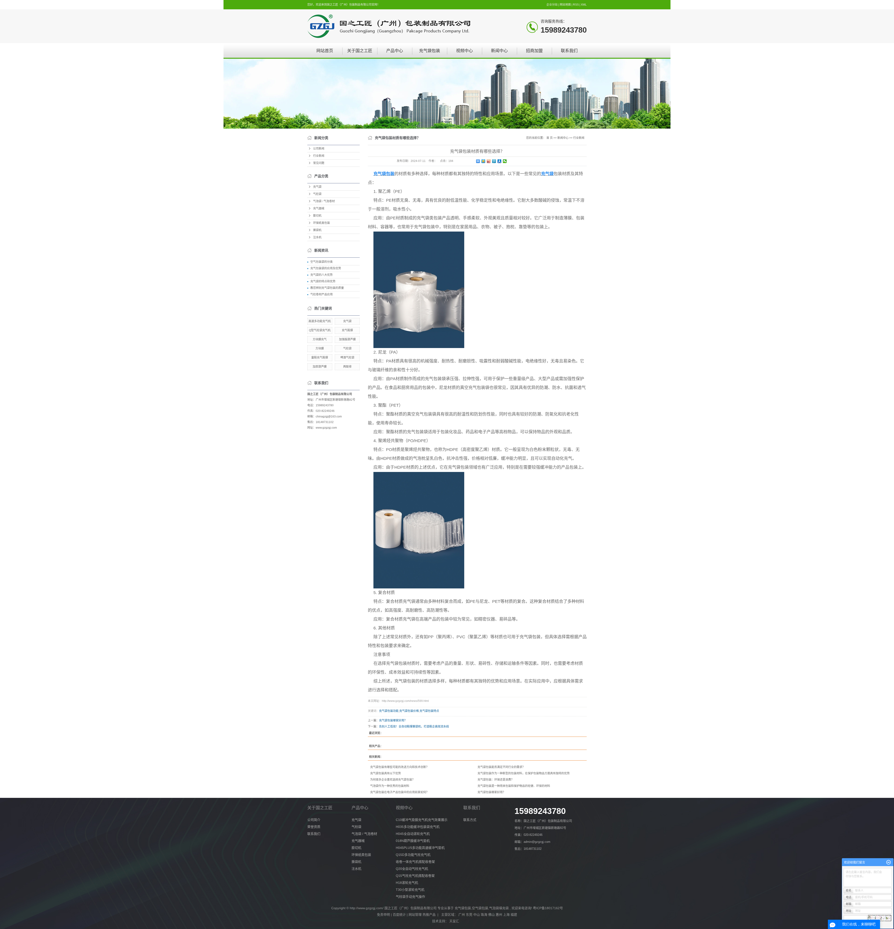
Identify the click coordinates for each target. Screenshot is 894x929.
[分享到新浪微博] (489, 161)
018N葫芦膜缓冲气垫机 (413, 841)
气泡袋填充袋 (499, 908)
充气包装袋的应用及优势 (325, 268)
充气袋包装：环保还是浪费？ (495, 779)
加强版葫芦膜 (347, 339)
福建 (514, 914)
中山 (476, 914)
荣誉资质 (313, 827)
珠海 (484, 914)
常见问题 (318, 163)
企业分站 (552, 4)
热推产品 (429, 914)
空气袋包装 (480, 908)
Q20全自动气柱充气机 (412, 869)
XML (584, 4)
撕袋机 (317, 230)
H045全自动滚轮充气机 (413, 834)
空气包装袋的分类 (321, 261)
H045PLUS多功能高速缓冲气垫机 (420, 848)
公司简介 (313, 820)
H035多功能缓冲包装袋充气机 (418, 827)
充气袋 (317, 186)
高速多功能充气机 (319, 321)
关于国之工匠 (359, 50)
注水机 (317, 237)
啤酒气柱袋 (347, 357)
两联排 (347, 366)
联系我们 (569, 50)
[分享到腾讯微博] (494, 161)
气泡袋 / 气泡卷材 (324, 201)
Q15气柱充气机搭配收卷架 (415, 876)
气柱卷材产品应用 (321, 294)
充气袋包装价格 (409, 711)
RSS (576, 4)
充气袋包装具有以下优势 (385, 773)
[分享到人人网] (499, 161)
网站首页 (324, 50)
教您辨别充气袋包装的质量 (327, 288)
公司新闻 (318, 148)
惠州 (499, 914)
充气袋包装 (429, 50)
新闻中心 (499, 50)
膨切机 (317, 215)
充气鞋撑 (347, 330)
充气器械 (318, 208)
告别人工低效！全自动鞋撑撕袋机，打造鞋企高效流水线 (414, 726)
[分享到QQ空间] (483, 161)
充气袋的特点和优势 (322, 281)
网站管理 (415, 914)
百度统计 (399, 914)
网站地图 (566, 4)
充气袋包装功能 (389, 711)
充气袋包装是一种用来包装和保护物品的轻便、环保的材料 (513, 786)
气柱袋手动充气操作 (410, 896)
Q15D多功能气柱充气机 (413, 855)
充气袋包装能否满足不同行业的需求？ (501, 767)
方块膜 (319, 348)
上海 (506, 914)
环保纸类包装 (321, 223)
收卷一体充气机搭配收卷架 (415, 862)
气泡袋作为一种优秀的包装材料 (389, 786)
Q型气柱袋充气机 (320, 330)
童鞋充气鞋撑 (319, 357)
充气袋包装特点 (429, 711)
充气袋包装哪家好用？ (393, 720)
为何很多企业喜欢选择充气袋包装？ (392, 779)
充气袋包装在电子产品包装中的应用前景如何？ (399, 792)
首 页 (549, 138)
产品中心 (394, 50)
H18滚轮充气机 (407, 883)
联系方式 (469, 820)
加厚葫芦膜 (320, 366)
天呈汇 (454, 921)
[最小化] (888, 862)
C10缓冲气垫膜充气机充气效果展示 (421, 820)
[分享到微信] (505, 161)
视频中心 (464, 50)
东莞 (469, 914)
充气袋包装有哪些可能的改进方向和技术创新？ (399, 767)
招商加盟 (534, 50)
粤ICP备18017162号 (548, 908)
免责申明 (383, 914)
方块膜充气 (320, 339)
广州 (461, 914)
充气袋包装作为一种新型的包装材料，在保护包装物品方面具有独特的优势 (523, 773)
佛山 (491, 914)
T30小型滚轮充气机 (410, 889)
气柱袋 (317, 194)
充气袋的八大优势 (321, 275)
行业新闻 (318, 155)
